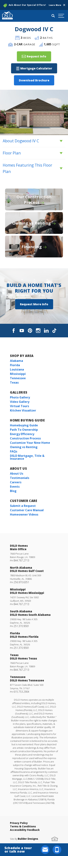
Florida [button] (15, 365)
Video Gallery (19, 402)
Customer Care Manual (27, 510)
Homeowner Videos (24, 514)
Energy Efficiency (22, 434)
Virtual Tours (19, 406)
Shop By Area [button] (22, 356)
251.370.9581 (21, 626)
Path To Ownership (24, 430)
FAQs (13, 451)
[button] (64, 5)
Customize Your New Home (30, 443)
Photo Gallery (20, 397)
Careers (15, 482)
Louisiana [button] (17, 369)
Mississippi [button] (18, 374)
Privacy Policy (19, 823)
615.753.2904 (21, 691)
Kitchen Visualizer (23, 410)
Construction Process (25, 438)
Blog (13, 491)
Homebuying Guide (24, 425)
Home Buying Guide (27, 420)
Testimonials (19, 478)
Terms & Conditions (23, 826)
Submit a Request (23, 506)
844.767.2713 (21, 560)
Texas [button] (14, 382)
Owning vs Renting (24, 447)
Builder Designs (28, 838)
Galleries (18, 392)
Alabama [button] (16, 361)
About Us (18, 468)
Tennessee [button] (18, 378)
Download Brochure (34, 80)
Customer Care (23, 501)
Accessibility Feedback (25, 830)
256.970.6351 (21, 582)
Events (15, 487)
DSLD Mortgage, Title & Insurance (27, 457)
